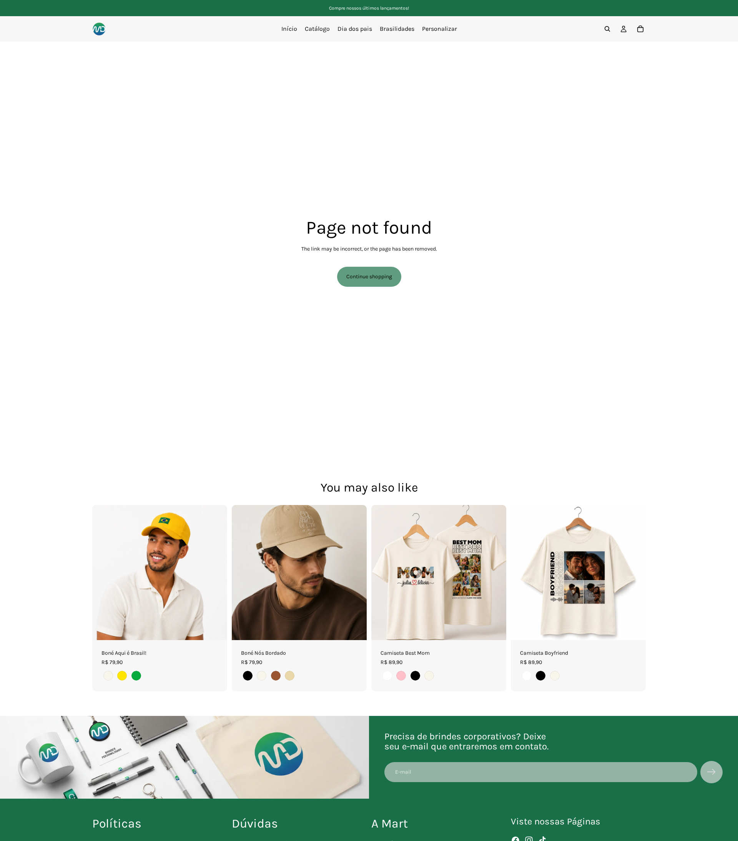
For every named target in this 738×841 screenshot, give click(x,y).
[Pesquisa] (607, 28)
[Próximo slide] (215, 572)
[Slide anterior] (103, 572)
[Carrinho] (640, 28)
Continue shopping (369, 276)
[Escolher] (215, 628)
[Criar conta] (711, 772)
